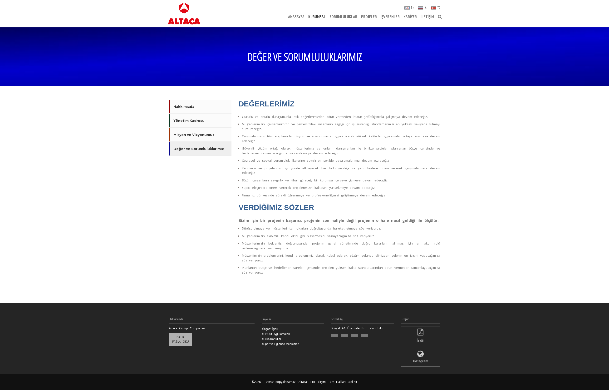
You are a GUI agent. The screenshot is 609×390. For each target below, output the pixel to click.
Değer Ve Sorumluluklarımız (198, 149)
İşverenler (390, 16)
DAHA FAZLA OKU (180, 339)
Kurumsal (317, 16)
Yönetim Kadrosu (189, 121)
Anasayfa (296, 16)
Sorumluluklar (343, 16)
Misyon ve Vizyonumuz (194, 135)
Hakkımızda (183, 107)
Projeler (369, 16)
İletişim (427, 16)
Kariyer (410, 16)
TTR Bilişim (318, 382)
